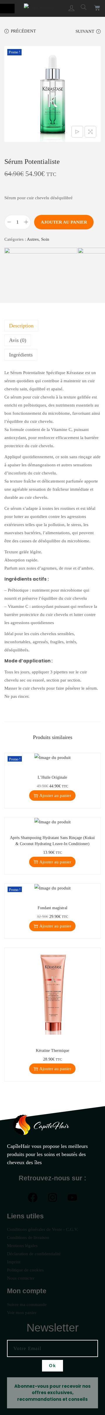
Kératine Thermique (52, 1050)
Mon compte (26, 1291)
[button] (7, 8)
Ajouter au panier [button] (55, 795)
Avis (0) (17, 340)
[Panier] (97, 7)
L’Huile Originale (52, 777)
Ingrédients (21, 355)
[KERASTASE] (40, 275)
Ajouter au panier (64, 222)
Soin (45, 239)
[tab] (52, 325)
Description (21, 326)
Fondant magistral (52, 908)
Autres (33, 239)
